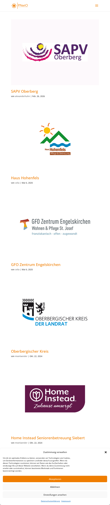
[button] (105, 452)
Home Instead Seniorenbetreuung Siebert (48, 437)
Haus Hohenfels (25, 177)
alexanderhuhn (22, 96)
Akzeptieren (55, 479)
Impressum (66, 501)
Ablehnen (55, 486)
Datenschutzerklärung (50, 501)
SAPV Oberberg (24, 91)
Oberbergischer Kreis (30, 351)
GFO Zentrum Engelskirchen (35, 264)
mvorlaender (21, 356)
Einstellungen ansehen (55, 494)
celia (17, 182)
